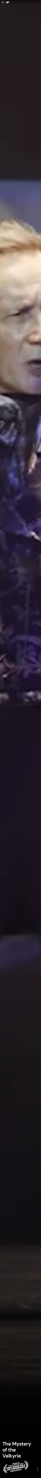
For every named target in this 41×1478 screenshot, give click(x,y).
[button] (3, 2)
